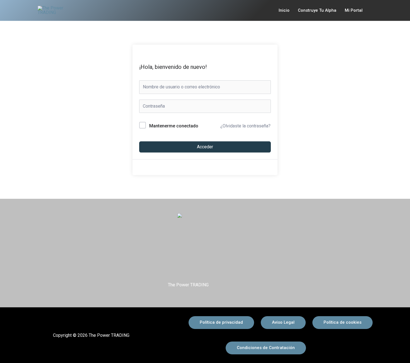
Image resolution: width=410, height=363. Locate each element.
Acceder (205, 146)
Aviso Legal (283, 322)
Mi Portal (354, 10)
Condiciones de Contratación (266, 347)
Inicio (284, 10)
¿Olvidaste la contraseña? (245, 126)
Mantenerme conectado (173, 126)
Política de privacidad (221, 322)
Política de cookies (342, 322)
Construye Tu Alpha (317, 10)
